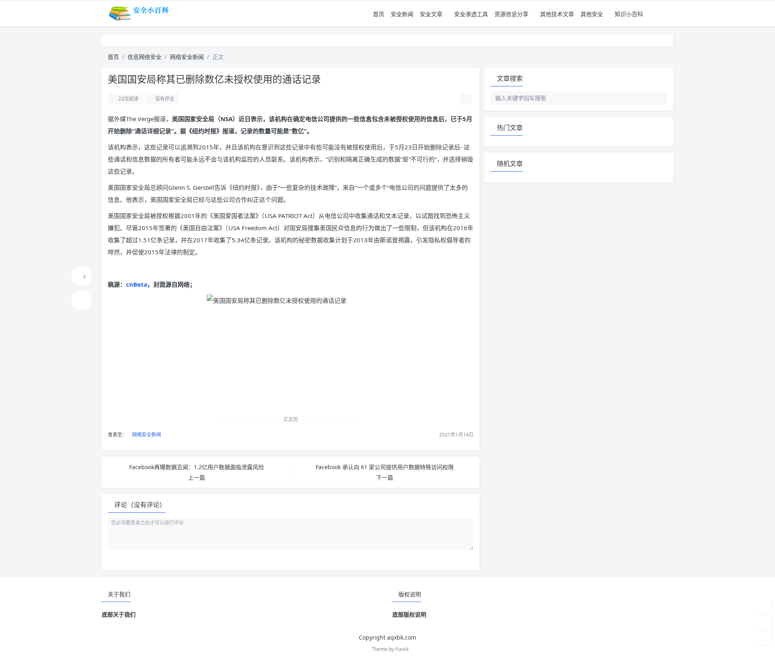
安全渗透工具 (471, 14)
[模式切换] (656, 14)
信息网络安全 (144, 57)
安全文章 (431, 14)
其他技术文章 (557, 14)
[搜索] (667, 14)
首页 (378, 14)
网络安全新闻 (187, 57)
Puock (401, 649)
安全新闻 (402, 14)
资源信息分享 (511, 14)
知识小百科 (629, 14)
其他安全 (591, 14)
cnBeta (136, 284)
